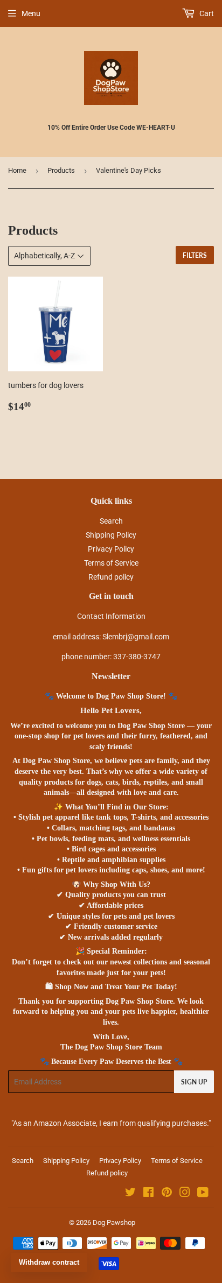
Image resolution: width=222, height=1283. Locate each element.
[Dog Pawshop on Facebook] (148, 1193)
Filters (195, 255)
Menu (31, 13)
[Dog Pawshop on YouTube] (203, 1193)
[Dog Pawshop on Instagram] (184, 1193)
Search (111, 521)
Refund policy (111, 577)
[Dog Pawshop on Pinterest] (166, 1193)
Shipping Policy (111, 535)
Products (61, 170)
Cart (206, 13)
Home (17, 170)
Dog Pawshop (114, 1222)
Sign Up (194, 1082)
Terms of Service (111, 563)
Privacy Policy (111, 549)
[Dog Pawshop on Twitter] (130, 1193)
